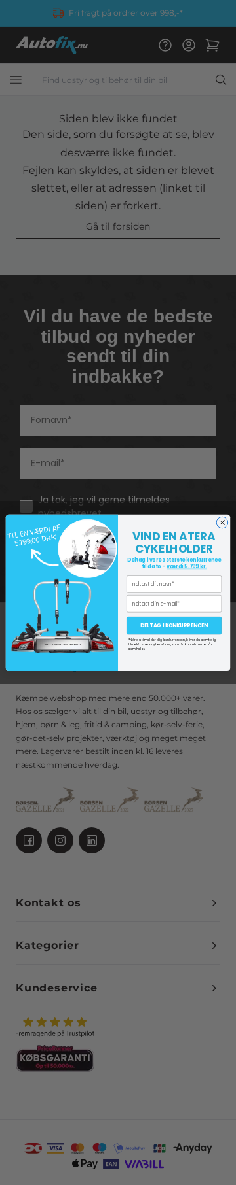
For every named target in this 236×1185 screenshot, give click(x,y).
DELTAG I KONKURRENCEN (174, 625)
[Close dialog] (222, 522)
